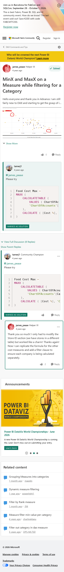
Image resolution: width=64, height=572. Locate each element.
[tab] (30, 453)
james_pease (18, 66)
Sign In (56, 38)
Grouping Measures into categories (29, 476)
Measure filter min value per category (30, 514)
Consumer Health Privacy (45, 565)
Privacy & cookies (30, 554)
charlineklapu (29, 519)
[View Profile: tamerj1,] (9, 168)
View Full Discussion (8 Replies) (19, 241)
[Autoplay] (26, 453)
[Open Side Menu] (4, 38)
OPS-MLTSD (29, 531)
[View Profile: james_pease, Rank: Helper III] (7, 68)
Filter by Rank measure (22, 502)
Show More (12, 143)
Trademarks (8, 560)
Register (47, 38)
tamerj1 (18, 166)
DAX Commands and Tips (17, 47)
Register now (10, 26)
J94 (26, 506)
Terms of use (49, 554)
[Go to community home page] (22, 38)
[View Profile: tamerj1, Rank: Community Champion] (7, 256)
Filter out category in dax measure (28, 527)
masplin (28, 480)
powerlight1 (28, 493)
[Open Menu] (59, 47)
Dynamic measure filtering (24, 489)
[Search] (38, 38)
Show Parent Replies (11, 246)
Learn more (42, 58)
